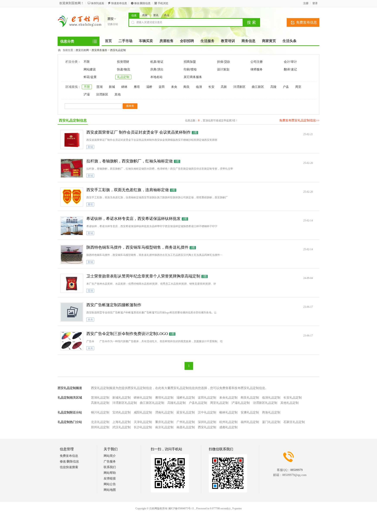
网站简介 (110, 455)
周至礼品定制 (219, 403)
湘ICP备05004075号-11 (181, 508)
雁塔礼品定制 (164, 397)
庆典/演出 (156, 69)
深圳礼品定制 (207, 422)
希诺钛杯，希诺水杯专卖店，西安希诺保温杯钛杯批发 (133, 218)
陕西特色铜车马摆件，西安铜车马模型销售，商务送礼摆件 (137, 247)
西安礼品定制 (118, 50)
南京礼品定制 (164, 427)
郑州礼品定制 (100, 427)
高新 (224, 86)
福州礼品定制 (250, 422)
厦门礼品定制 (271, 422)
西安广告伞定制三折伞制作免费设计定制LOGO (127, 333)
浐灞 (87, 94)
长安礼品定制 (292, 397)
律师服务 (256, 69)
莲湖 (99, 86)
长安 (211, 86)
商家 (144, 15)
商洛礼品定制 (271, 412)
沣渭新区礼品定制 (124, 403)
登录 (315, 3)
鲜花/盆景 (90, 77)
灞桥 (149, 86)
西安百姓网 (82, 50)
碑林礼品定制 (143, 397)
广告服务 (110, 461)
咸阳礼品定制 (143, 412)
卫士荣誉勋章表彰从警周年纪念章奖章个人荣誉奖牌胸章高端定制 (143, 276)
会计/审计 (290, 61)
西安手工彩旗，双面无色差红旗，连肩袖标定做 (127, 190)
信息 (134, 15)
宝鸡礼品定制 (121, 412)
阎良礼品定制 (250, 397)
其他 (118, 94)
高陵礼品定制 (176, 403)
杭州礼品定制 (228, 422)
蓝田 (162, 86)
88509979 (296, 470)
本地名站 (156, 77)
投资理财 (123, 61)
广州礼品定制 (186, 422)
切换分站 (113, 24)
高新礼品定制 (100, 403)
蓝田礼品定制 (207, 397)
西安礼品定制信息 (73, 120)
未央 (174, 86)
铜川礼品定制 (100, 412)
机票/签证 (156, 61)
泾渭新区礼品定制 (265, 403)
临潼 (199, 86)
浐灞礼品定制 (240, 403)
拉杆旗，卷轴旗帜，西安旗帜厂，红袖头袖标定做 (129, 161)
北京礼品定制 (100, 422)
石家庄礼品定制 (294, 422)
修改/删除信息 (142, 3)
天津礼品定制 (143, 422)
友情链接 (110, 478)
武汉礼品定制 (121, 427)
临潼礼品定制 (271, 397)
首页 (108, 41)
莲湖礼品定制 (100, 397)
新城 (112, 86)
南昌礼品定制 (186, 427)
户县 (286, 86)
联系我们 (110, 467)
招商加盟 (190, 61)
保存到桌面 (97, 3)
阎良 (186, 86)
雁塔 (137, 86)
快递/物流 (123, 69)
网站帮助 (110, 472)
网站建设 (90, 69)
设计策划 (223, 69)
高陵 (273, 86)
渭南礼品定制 (164, 412)
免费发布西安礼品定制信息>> (299, 120)
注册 (305, 3)
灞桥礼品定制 (186, 397)
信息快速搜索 (69, 467)
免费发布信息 (306, 22)
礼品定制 (123, 77)
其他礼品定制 (289, 403)
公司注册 (256, 61)
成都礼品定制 (228, 427)
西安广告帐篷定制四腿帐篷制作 (113, 305)
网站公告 (110, 484)
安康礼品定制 (250, 412)
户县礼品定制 (198, 403)
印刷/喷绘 (190, 69)
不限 (87, 61)
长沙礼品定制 (143, 427)
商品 (166, 15)
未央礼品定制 (228, 397)
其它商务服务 (193, 77)
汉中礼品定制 (207, 412)
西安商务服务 (99, 50)
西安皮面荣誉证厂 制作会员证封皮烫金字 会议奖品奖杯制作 (138, 132)
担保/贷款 (223, 61)
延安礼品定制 (186, 412)
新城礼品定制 (121, 397)
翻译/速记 (290, 69)
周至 (298, 86)
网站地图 (110, 489)
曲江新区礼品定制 (152, 403)
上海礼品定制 (121, 422)
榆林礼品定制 (228, 412)
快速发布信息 (119, 3)
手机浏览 (163, 3)
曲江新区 (258, 86)
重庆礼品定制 (164, 422)
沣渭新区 (239, 86)
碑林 (124, 86)
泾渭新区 (102, 94)
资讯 (155, 15)
